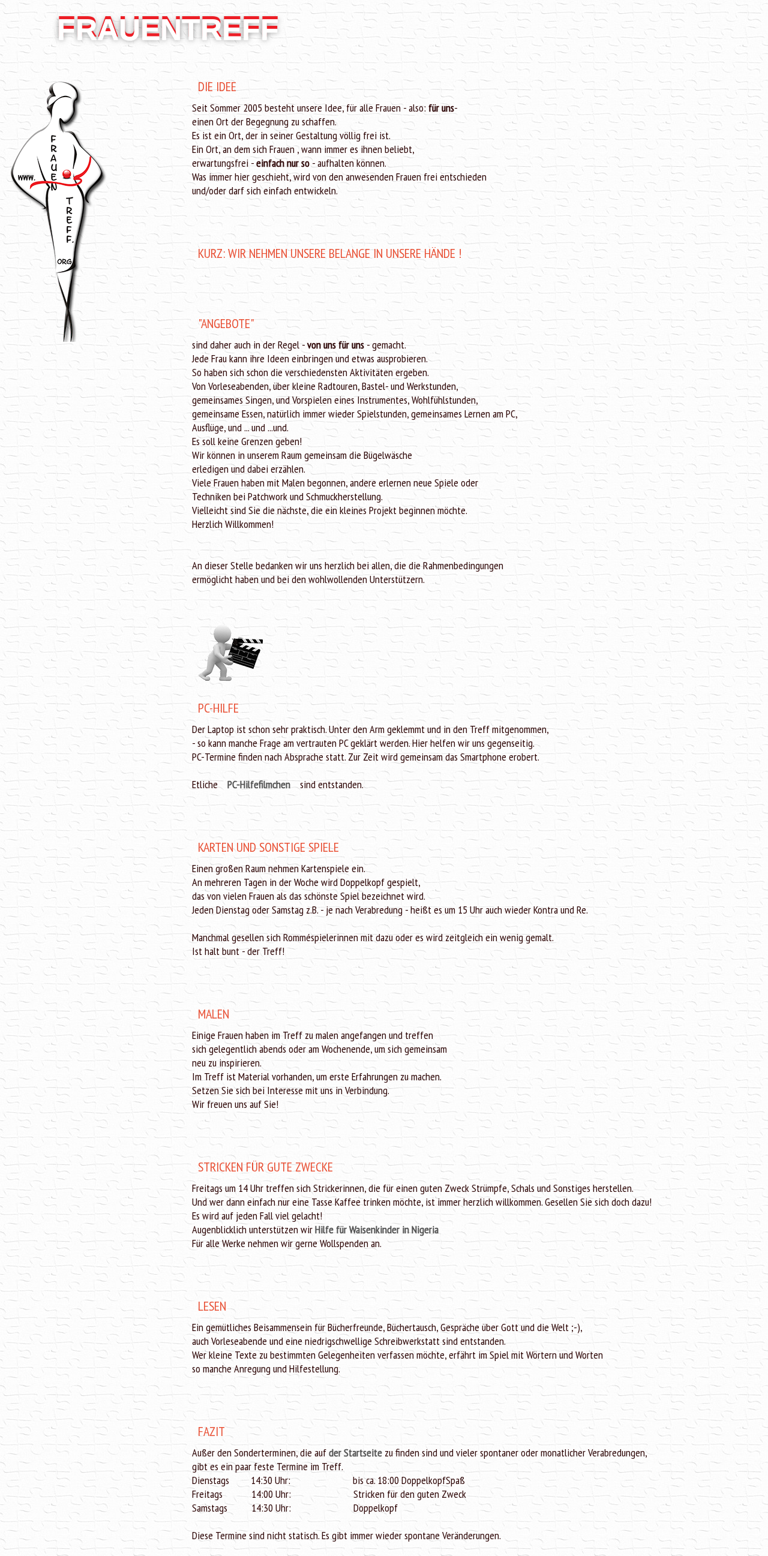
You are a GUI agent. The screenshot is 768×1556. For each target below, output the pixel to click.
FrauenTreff (168, 29)
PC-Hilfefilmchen (260, 784)
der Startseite (355, 1452)
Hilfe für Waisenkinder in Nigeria (377, 1229)
